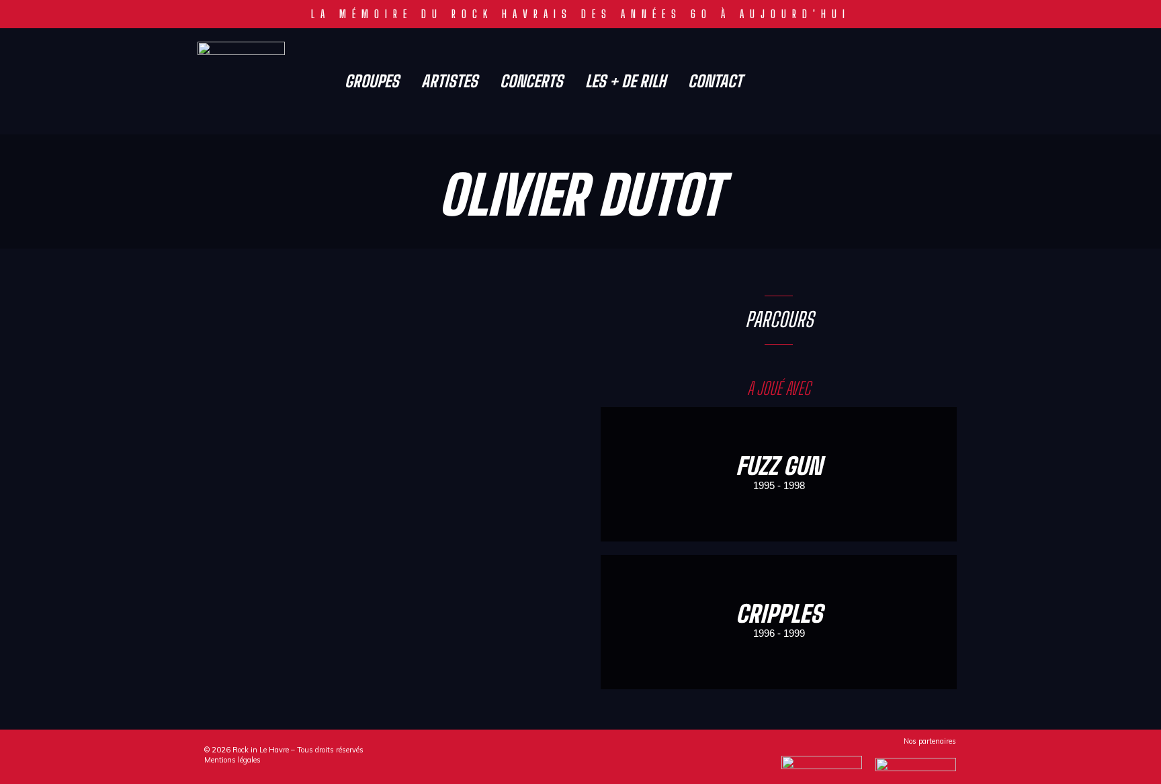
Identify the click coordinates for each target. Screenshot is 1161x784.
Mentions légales (232, 760)
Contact (715, 81)
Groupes (372, 81)
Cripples (779, 613)
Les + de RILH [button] (625, 81)
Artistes (449, 81)
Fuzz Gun (779, 466)
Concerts (531, 81)
